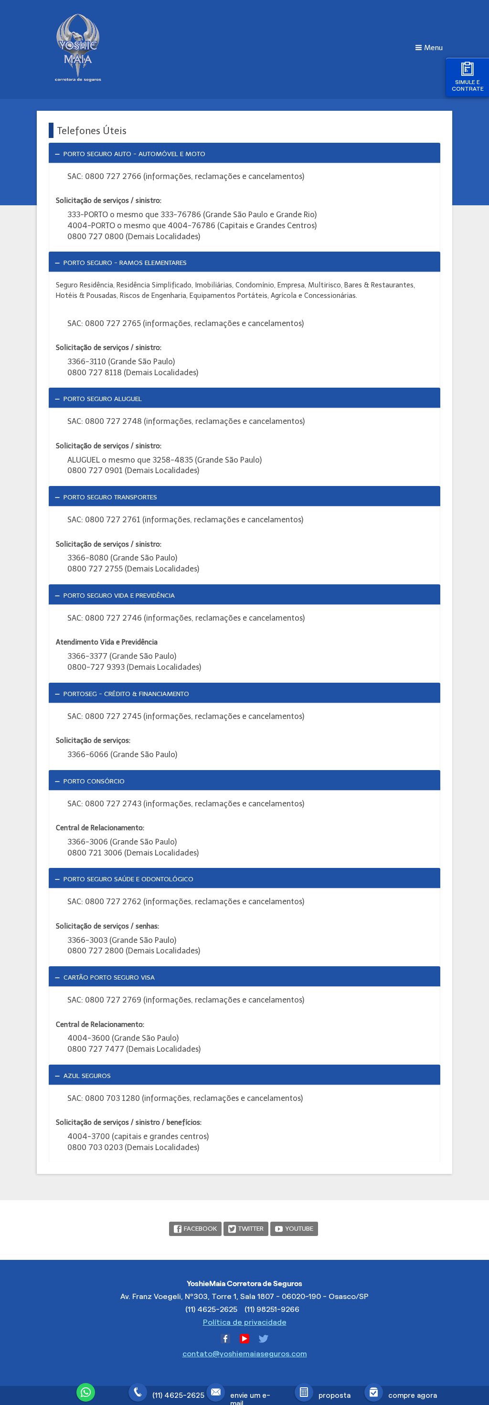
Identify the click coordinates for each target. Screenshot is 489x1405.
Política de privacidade (245, 1322)
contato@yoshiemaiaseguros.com (244, 1354)
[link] (244, 153)
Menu (433, 47)
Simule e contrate (468, 85)
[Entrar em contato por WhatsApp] (88, 1391)
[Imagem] (78, 80)
